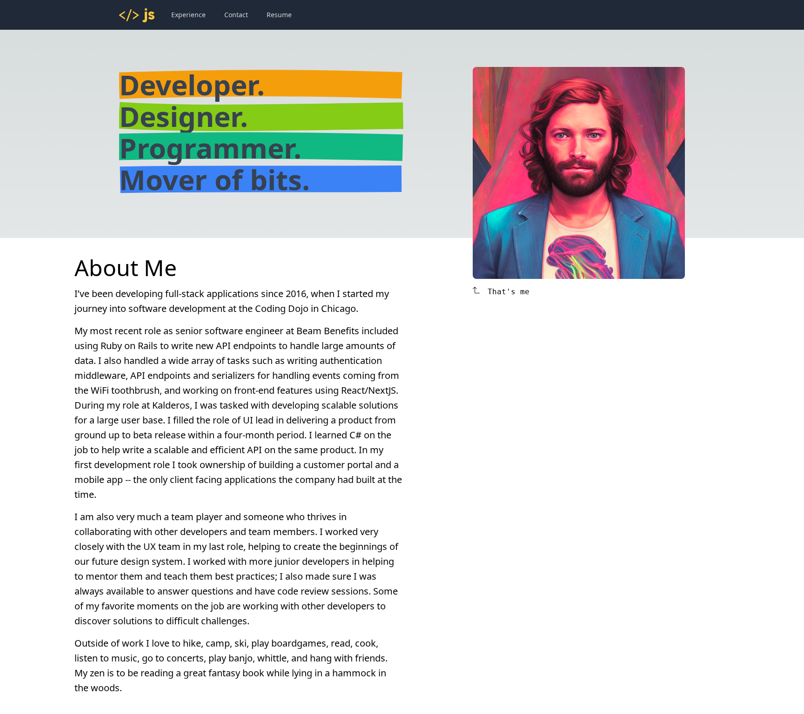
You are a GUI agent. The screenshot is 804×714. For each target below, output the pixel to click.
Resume (279, 14)
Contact (236, 14)
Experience (188, 14)
